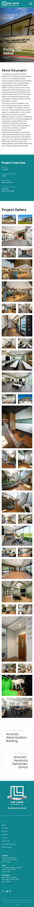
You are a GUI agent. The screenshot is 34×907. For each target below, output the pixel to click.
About (4, 825)
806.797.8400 (6, 862)
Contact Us (6, 841)
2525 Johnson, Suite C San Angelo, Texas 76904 (10, 878)
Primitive (17, 904)
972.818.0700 (6, 872)
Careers (4, 838)
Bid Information (7, 847)
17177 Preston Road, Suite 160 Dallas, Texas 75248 (12, 868)
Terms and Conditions (15, 902)
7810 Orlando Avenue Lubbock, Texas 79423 (9, 859)
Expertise (5, 834)
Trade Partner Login (8, 844)
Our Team (5, 828)
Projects (5, 831)
